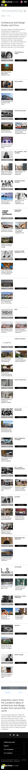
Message (21, 60)
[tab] (14, 742)
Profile (7, 60)
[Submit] (25, 10)
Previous (7, 692)
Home (3, 16)
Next (20, 692)
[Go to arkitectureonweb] (10, 2)
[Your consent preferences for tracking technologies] (2, 767)
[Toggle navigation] (25, 2)
